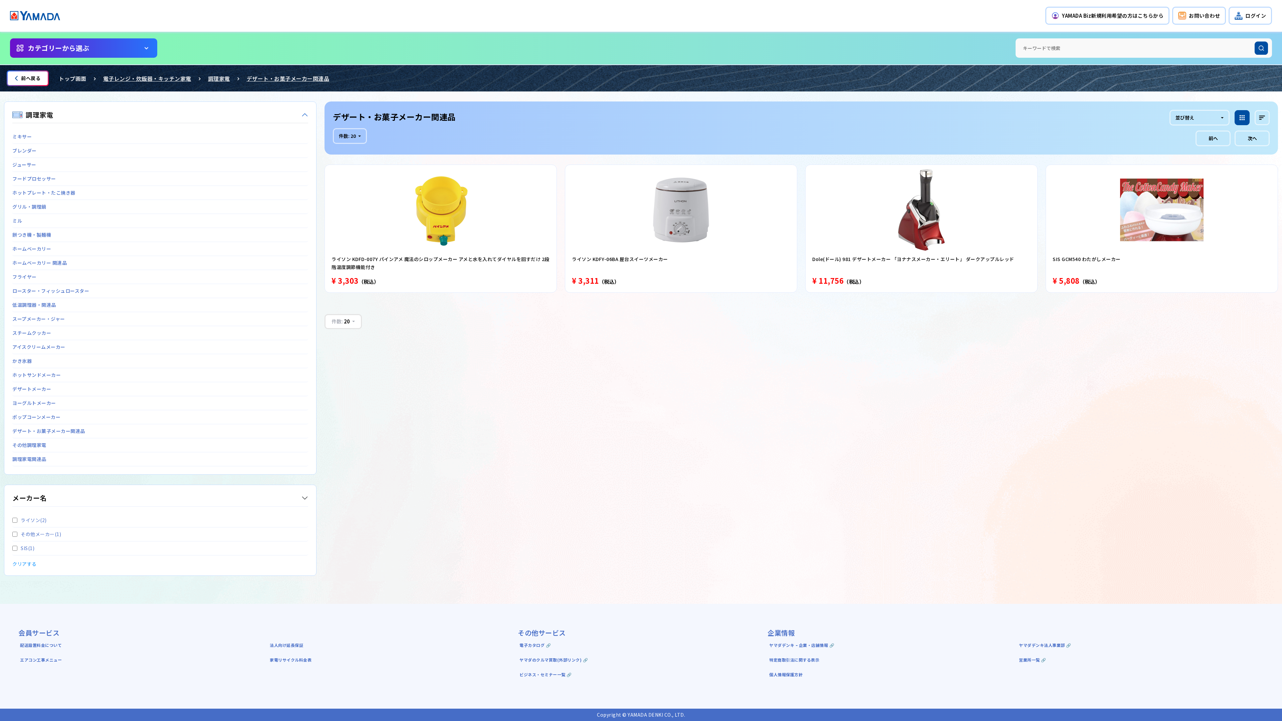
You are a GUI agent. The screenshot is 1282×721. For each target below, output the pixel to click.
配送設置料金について (41, 645)
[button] (1107, 16)
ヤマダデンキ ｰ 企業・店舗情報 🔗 (801, 645)
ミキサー (22, 136)
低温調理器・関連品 (34, 304)
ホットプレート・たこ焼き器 (43, 192)
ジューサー (24, 164)
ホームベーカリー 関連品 (39, 262)
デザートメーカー (31, 389)
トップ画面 (72, 78)
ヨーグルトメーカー (34, 403)
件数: (347, 136)
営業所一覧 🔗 (1032, 660)
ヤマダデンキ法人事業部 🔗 (1045, 645)
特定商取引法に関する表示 (794, 660)
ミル (17, 220)
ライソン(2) (34, 520)
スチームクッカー (31, 332)
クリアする (24, 563)
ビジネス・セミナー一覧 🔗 (545, 674)
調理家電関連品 (29, 459)
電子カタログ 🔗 (535, 645)
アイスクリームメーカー (38, 346)
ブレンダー (24, 150)
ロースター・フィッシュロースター (50, 290)
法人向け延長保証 (286, 645)
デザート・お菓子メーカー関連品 (288, 78)
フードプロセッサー (34, 178)
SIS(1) (27, 548)
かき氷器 (22, 360)
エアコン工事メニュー (41, 660)
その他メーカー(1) (41, 534)
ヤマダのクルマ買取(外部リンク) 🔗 (553, 660)
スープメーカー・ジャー (38, 318)
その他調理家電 (29, 445)
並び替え (1185, 117)
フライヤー (24, 276)
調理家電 (219, 78)
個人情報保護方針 (786, 674)
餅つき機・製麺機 (31, 234)
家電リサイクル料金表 (290, 660)
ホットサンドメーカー (36, 375)
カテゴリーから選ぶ (58, 48)
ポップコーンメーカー (36, 417)
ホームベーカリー (31, 248)
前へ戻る (30, 78)
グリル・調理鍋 (29, 206)
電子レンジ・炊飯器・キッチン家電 (147, 78)
